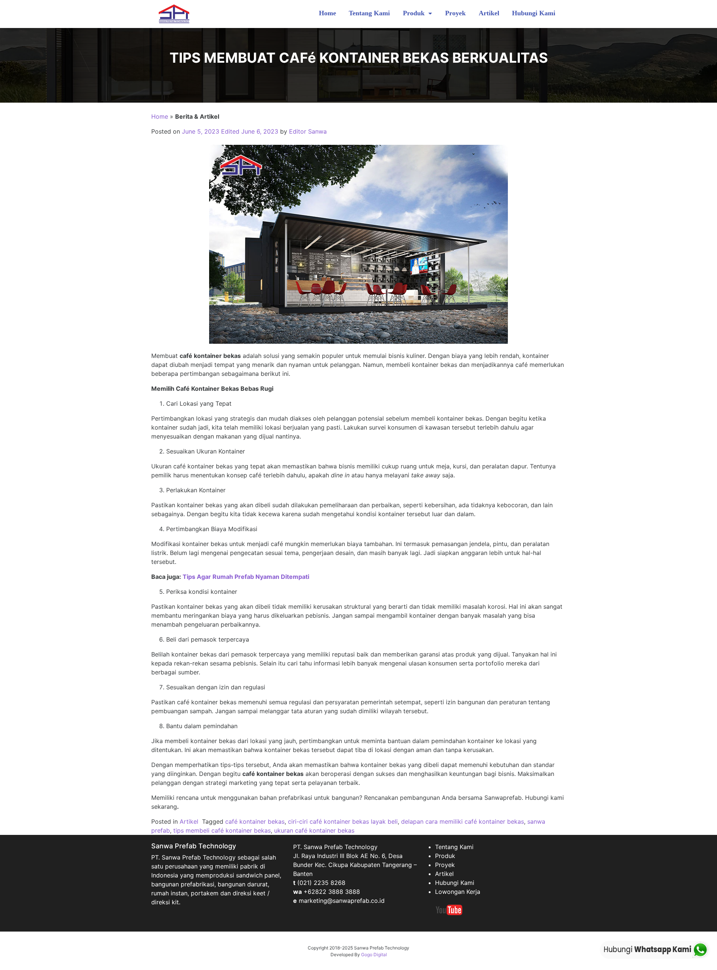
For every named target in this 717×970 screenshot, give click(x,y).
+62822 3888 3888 (332, 891)
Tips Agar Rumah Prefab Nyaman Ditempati (246, 576)
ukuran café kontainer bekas (314, 830)
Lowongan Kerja (457, 891)
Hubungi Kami (533, 13)
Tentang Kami (369, 13)
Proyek (455, 13)
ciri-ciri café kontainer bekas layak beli (343, 821)
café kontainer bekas (255, 821)
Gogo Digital (374, 954)
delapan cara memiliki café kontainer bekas (462, 821)
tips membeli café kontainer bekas (222, 830)
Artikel (489, 13)
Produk (414, 13)
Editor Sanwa (308, 131)
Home (327, 13)
